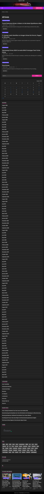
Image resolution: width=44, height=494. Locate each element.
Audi (13, 444)
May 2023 (4, 177)
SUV (35, 450)
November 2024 (5, 139)
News (10, 448)
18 (10, 92)
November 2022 (5, 191)
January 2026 (5, 117)
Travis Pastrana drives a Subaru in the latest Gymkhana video (22, 23)
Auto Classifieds (5, 32)
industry (33, 446)
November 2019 (5, 252)
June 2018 (4, 288)
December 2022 (5, 189)
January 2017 (5, 324)
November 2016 (5, 328)
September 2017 (5, 304)
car (30, 444)
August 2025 (4, 119)
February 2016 (5, 350)
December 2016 (5, 326)
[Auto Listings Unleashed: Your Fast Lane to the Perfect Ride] (6, 476)
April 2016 (4, 345)
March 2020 (4, 242)
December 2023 (5, 160)
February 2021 (5, 215)
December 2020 (5, 220)
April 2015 (4, 374)
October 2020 (5, 225)
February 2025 (5, 131)
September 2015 (5, 362)
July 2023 (4, 172)
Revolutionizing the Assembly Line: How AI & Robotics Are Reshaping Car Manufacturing (21, 413)
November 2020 (5, 223)
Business (4, 391)
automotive (21, 444)
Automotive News (5, 62)
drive (36, 444)
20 (22, 92)
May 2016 (4, 343)
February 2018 (5, 295)
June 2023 (4, 175)
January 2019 (5, 273)
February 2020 (5, 244)
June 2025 (4, 124)
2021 (7, 444)
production (5, 450)
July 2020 (4, 232)
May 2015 (4, 372)
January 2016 (5, 353)
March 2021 (4, 213)
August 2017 (4, 307)
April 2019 (4, 268)
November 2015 (5, 357)
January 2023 (5, 187)
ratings (10, 450)
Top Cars (4, 403)
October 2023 (5, 165)
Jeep (38, 446)
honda (16, 446)
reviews (24, 450)
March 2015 (4, 377)
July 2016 (4, 338)
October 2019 (5, 254)
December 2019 (5, 249)
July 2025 (4, 122)
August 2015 (4, 365)
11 (10, 89)
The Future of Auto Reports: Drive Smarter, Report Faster (14, 420)
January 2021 (5, 218)
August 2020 (4, 230)
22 (33, 92)
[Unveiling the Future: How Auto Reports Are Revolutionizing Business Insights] (37, 476)
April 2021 (4, 211)
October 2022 (5, 194)
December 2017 (5, 297)
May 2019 (4, 266)
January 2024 (5, 158)
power (28, 448)
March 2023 (4, 182)
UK (20, 452)
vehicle (23, 452)
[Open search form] (31, 8)
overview (15, 448)
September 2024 (5, 143)
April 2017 (4, 316)
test (13, 452)
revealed (15, 450)
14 (27, 89)
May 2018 (4, 290)
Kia (3, 448)
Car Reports (4, 393)
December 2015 (5, 355)
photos (19, 448)
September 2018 (5, 280)
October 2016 (5, 331)
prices (36, 448)
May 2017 (4, 314)
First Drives (5, 65)
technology (5, 452)
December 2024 (5, 136)
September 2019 (5, 256)
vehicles (28, 452)
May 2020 (4, 237)
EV (7, 446)
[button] (2, 8)
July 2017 (4, 309)
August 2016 (4, 336)
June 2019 (4, 264)
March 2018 (4, 292)
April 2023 (4, 179)
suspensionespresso (6, 459)
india (29, 446)
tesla (10, 452)
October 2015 (5, 360)
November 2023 (5, 163)
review (19, 450)
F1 (9, 446)
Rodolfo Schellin (5, 38)
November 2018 (5, 276)
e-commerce (4, 396)
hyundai (25, 446)
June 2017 (4, 312)
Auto (17, 444)
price (32, 448)
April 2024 (4, 151)
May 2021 (4, 208)
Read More (5, 29)
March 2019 (4, 271)
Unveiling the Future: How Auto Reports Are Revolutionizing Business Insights (19, 417)
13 (22, 89)
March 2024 (4, 153)
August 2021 (4, 201)
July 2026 (4, 107)
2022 (10, 444)
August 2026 (4, 105)
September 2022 (5, 196)
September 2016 (5, 333)
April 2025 (4, 129)
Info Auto (4, 398)
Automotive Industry (6, 20)
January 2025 (5, 134)
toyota (16, 452)
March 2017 (4, 319)
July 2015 (4, 367)
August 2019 (4, 259)
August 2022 (4, 199)
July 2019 (4, 261)
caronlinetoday (5, 461)
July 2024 (4, 146)
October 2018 (5, 278)
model (6, 448)
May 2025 (4, 127)
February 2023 (5, 184)
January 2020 (5, 247)
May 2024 (4, 148)
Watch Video (39, 8)
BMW (27, 444)
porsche (24, 448)
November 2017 (5, 300)
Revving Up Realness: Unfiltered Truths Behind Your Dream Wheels (16, 415)
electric (4, 446)
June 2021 (4, 206)
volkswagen (33, 452)
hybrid (20, 446)
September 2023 (5, 167)
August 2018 (4, 283)
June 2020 (4, 235)
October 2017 (5, 302)
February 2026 (5, 115)
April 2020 (4, 240)
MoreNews (21, 492)
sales (28, 450)
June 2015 (4, 369)
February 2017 (5, 321)
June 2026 (4, 110)
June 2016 (4, 340)
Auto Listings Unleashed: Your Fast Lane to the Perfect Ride (15, 410)
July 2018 (4, 285)
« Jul (3, 98)
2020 (4, 444)
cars (33, 444)
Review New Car (5, 47)
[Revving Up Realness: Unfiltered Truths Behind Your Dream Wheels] (27, 476)
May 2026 (4, 112)
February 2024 (5, 155)
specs (32, 450)
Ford (13, 446)
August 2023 (4, 170)
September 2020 (5, 228)
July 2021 (4, 203)
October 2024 (5, 141)
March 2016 (4, 348)
